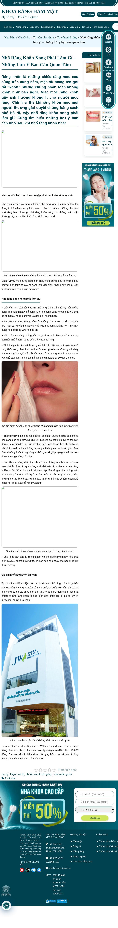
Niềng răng (21, 27)
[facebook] (39, 871)
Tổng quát (62, 27)
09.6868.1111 (52, 861)
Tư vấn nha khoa (43, 37)
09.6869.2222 (56, 858)
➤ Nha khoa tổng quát (81, 861)
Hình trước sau (100, 27)
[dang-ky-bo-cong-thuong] (51, 902)
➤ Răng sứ (75, 846)
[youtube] (22, 871)
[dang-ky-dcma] (62, 902)
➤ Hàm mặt (76, 841)
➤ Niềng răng (77, 851)
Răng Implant (47, 27)
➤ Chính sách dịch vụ (107, 841)
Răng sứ (34, 27)
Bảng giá (74, 27)
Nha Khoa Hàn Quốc (17, 37)
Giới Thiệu (87, 14)
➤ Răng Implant (78, 856)
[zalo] (33, 871)
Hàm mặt (8, 27)
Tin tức (86, 27)
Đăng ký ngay (95, 818)
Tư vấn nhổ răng (67, 37)
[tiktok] (28, 871)
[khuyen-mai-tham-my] (98, 225)
